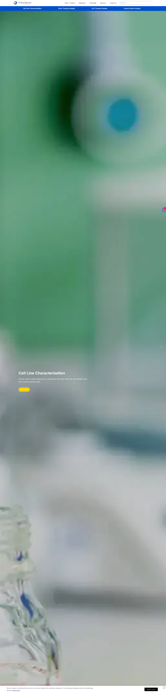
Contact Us (113, 3)
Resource (103, 3)
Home (66, 3)
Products (72, 3)
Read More (24, 389)
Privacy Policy (16, 690)
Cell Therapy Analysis (99, 9)
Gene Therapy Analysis (66, 9)
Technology (92, 3)
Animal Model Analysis (132, 9)
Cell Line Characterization (32, 9)
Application (82, 3)
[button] (4, 346)
